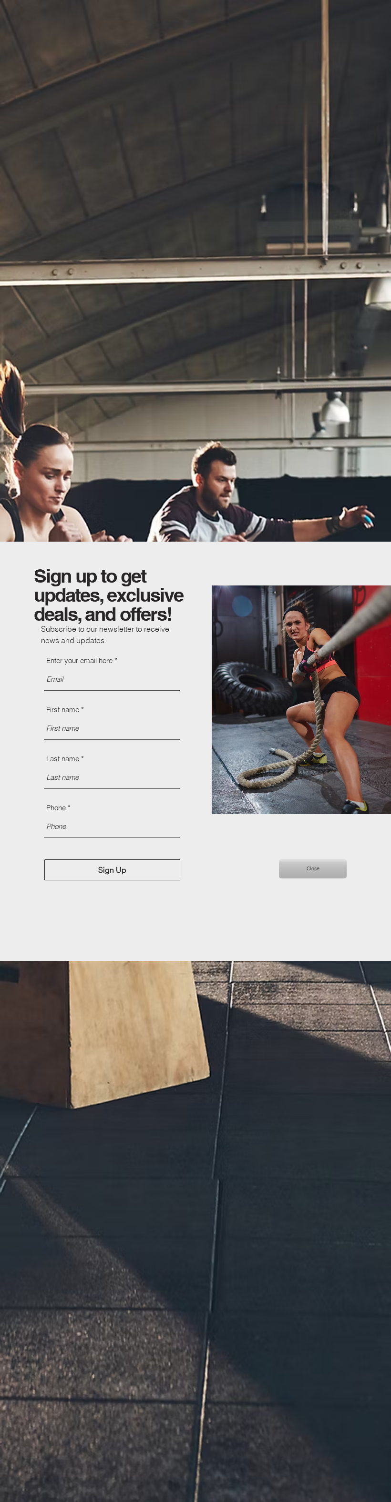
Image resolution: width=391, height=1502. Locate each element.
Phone (56, 807)
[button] (313, 868)
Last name (62, 758)
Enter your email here (79, 660)
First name (62, 709)
